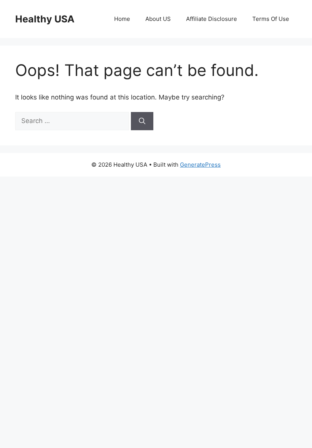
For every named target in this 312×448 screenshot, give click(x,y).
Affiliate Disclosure (211, 18)
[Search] (142, 121)
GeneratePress (200, 164)
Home (122, 18)
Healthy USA (45, 19)
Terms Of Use (270, 18)
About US (158, 18)
